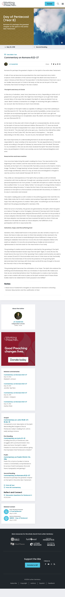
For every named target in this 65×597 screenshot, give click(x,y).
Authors (33, 583)
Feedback (51, 583)
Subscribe (13, 583)
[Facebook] (45, 564)
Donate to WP (32, 565)
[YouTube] (48, 564)
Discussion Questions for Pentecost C (19, 495)
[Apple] (51, 564)
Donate (49, 4)
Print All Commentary (13, 487)
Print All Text (10, 485)
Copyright (23, 583)
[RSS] (54, 564)
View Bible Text (11, 55)
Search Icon (58, 4)
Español (42, 583)
